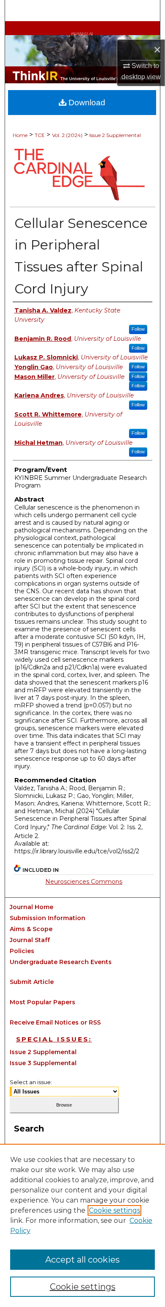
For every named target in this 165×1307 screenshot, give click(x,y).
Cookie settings (114, 1210)
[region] (82, 1225)
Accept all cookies (82, 1260)
